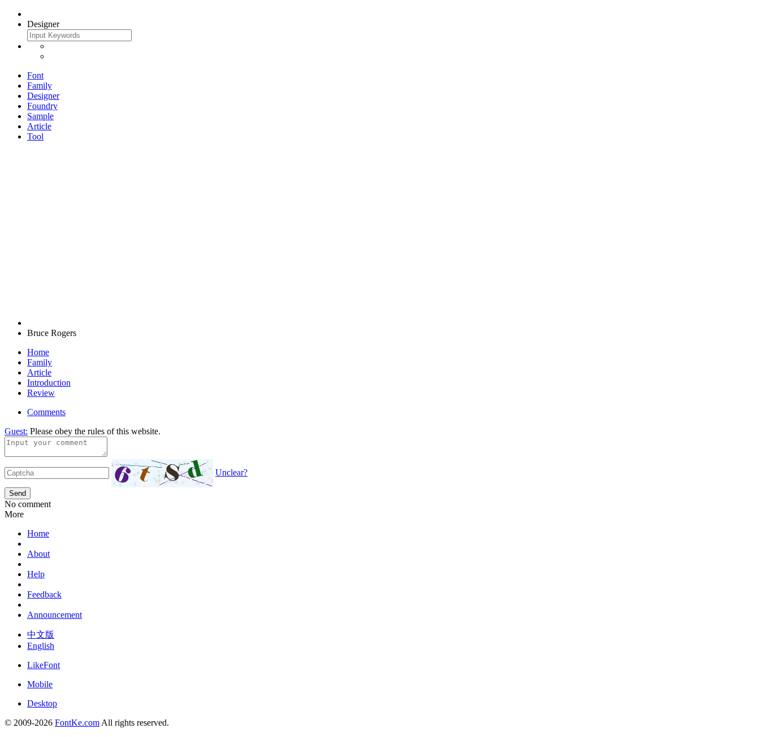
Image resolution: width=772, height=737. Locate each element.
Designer (43, 96)
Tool (35, 136)
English (40, 646)
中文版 (40, 634)
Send (17, 493)
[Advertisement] (386, 230)
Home (38, 352)
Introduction (49, 382)
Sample (40, 116)
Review (41, 393)
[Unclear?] (162, 473)
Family (39, 85)
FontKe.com (77, 722)
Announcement (54, 615)
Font (35, 75)
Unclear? (231, 472)
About (38, 554)
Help (36, 574)
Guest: (16, 431)
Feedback (44, 594)
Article (39, 126)
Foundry (42, 106)
